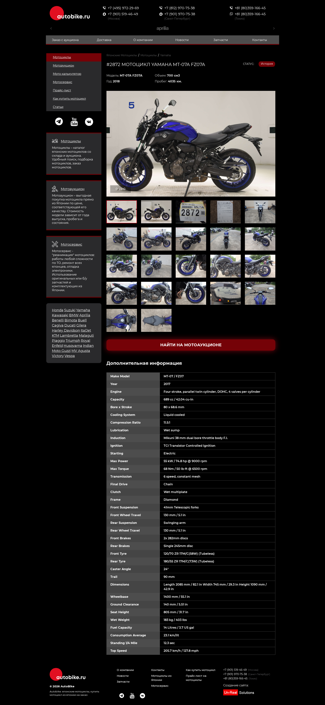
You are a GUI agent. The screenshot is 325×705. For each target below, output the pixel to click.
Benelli (58, 320)
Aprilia (84, 315)
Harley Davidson (66, 330)
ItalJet (86, 330)
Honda (57, 310)
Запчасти (220, 40)
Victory (58, 356)
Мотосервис (62, 82)
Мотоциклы (62, 57)
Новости (182, 40)
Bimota (71, 320)
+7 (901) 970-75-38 (235, 674)
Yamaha (83, 310)
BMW (74, 315)
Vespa (70, 356)
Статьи (58, 107)
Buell (82, 320)
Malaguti (86, 336)
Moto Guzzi (61, 351)
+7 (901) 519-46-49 (235, 670)
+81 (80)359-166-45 (235, 678)
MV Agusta (80, 351)
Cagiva (58, 325)
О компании (143, 40)
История (267, 63)
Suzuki (69, 310)
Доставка (104, 40)
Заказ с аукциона (65, 40)
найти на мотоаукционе (191, 345)
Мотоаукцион (63, 65)
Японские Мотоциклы (121, 55)
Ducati (70, 325)
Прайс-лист (62, 90)
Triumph (73, 341)
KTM (55, 336)
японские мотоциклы (75, 691)
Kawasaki (60, 315)
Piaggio (58, 341)
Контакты (259, 40)
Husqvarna (73, 346)
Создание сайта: (235, 685)
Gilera (81, 325)
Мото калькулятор (67, 74)
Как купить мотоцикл (69, 98)
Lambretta (69, 336)
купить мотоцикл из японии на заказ (74, 693)
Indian (88, 346)
